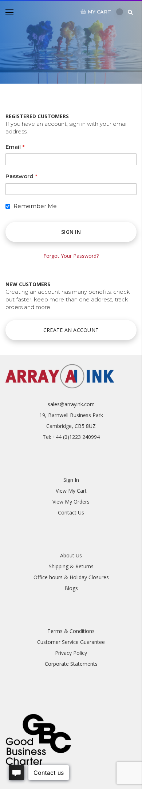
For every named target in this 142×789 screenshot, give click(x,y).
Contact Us (71, 512)
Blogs (71, 588)
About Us (71, 555)
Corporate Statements (71, 663)
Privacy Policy (71, 652)
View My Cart (71, 490)
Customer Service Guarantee (71, 641)
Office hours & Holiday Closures (71, 577)
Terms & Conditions (71, 631)
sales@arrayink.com (71, 404)
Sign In (71, 479)
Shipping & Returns (71, 566)
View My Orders (71, 501)
